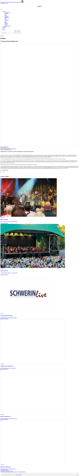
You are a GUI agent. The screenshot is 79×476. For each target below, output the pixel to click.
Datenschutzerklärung (19, 474)
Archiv (4, 27)
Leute (6, 24)
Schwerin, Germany (39, 6)
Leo (5, 21)
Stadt (5, 14)
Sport (6, 19)
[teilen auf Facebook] (8, 148)
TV (3, 28)
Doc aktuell (7, 20)
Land (6, 15)
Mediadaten (5, 26)
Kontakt (4, 29)
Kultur (6, 18)
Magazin (4, 11)
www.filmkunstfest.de (4, 170)
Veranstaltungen (7, 12)
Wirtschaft (6, 16)
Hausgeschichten (7, 25)
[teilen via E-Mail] (13, 148)
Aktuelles (6, 13)
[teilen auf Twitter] (2, 148)
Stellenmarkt (7, 17)
